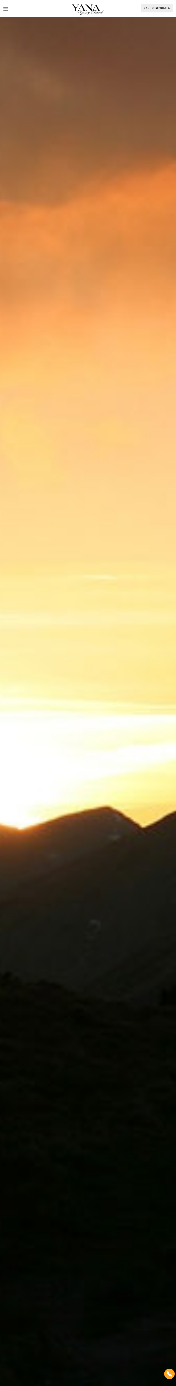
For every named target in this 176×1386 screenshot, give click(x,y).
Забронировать (157, 8)
